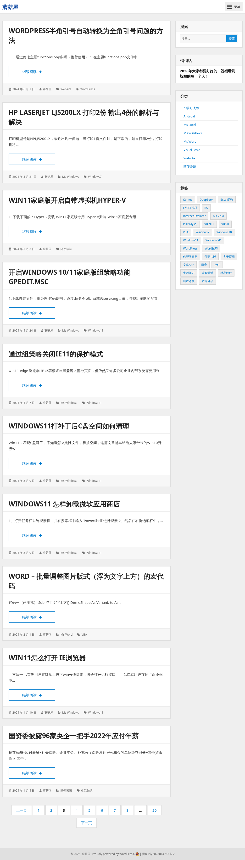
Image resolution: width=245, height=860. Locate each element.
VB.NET (209, 224)
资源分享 (207, 281)
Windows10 (224, 232)
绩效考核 (189, 281)
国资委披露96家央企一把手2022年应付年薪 (74, 735)
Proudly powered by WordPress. (113, 854)
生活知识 (87, 790)
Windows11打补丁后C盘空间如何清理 (69, 425)
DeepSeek (206, 200)
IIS (206, 208)
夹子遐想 (229, 257)
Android (189, 116)
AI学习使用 (191, 108)
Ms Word (66, 635)
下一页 (86, 822)
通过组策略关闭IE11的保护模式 (56, 353)
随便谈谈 (66, 249)
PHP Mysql (190, 224)
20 (155, 811)
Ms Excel (190, 124)
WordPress (87, 89)
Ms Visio (218, 216)
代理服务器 (190, 257)
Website (66, 89)
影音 (204, 265)
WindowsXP (213, 240)
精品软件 (226, 273)
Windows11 (95, 330)
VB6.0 (225, 224)
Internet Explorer (194, 216)
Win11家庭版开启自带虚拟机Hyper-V (67, 200)
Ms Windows (70, 177)
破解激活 (207, 273)
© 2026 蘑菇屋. (81, 854)
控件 (217, 265)
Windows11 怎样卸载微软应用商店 (64, 503)
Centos (187, 200)
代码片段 (210, 257)
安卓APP (188, 265)
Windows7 (95, 177)
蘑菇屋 (10, 6)
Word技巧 (211, 248)
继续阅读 (38, 71)
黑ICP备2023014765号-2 (158, 854)
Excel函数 (226, 200)
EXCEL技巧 (190, 208)
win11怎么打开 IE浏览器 (47, 657)
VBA (84, 635)
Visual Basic (192, 150)
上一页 (21, 810)
